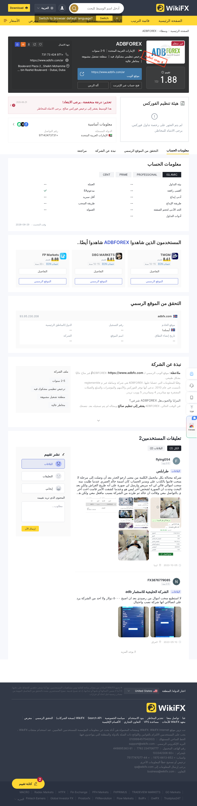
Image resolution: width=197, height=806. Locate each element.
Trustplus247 (172, 798)
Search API (95, 718)
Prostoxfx (84, 798)
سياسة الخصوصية (115, 718)
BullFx (142, 798)
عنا (183, 718)
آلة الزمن (93, 85)
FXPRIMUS (120, 792)
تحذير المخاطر (155, 718)
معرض (28, 718)
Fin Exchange (78, 792)
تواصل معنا (173, 718)
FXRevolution (103, 798)
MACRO (24, 792)
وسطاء (163, 30)
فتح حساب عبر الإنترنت (126, 85)
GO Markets (172, 792)
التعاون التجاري (132, 721)
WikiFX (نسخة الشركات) (70, 718)
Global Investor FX (61, 798)
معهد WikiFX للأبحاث (173, 721)
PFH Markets (100, 792)
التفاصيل (154, 271)
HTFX (61, 792)
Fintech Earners (35, 798)
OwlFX (155, 798)
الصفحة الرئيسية (179, 30)
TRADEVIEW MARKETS (146, 792)
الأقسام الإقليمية (111, 721)
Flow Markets (125, 798)
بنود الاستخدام (136, 718)
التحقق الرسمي (44, 718)
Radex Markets (43, 792)
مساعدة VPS (151, 721)
